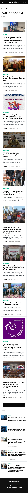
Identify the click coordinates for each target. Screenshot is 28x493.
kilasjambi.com (14, 2)
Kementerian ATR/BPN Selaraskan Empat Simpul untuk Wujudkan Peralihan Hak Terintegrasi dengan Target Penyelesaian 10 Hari (16, 468)
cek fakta (5, 34)
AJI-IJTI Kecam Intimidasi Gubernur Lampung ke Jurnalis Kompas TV (13, 154)
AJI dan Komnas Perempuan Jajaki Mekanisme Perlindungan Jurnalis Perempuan (13, 267)
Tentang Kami (10, 485)
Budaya (9, 415)
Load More (14, 404)
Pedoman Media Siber (11, 487)
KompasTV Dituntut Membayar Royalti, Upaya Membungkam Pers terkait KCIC (13, 192)
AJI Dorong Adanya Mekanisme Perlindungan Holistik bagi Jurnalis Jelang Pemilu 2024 (13, 116)
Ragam (9, 437)
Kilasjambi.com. (19, 490)
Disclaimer (17, 485)
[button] (2, 2)
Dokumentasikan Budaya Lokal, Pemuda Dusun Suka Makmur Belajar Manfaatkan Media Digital (17, 419)
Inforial (10, 450)
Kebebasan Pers (6, 74)
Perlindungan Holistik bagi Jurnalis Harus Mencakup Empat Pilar (14, 78)
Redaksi (20, 487)
